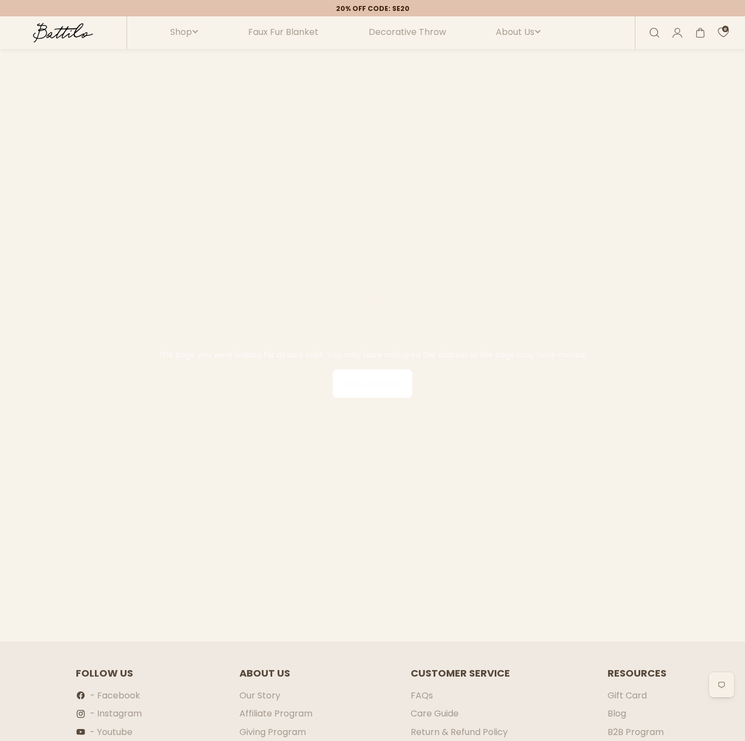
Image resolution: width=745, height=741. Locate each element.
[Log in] (677, 32)
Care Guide (435, 713)
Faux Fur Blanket (283, 32)
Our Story (259, 695)
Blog (617, 713)
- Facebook (115, 695)
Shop (181, 32)
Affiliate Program (276, 713)
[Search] (654, 32)
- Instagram (116, 713)
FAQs (422, 695)
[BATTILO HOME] (63, 32)
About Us (515, 32)
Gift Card (627, 695)
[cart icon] (700, 32)
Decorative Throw (407, 32)
